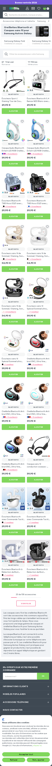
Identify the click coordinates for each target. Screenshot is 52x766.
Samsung (41, 21)
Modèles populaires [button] (14, 694)
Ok (43, 676)
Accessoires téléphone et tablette (19, 21)
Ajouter (13, 111)
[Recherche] (6, 15)
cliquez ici (37, 745)
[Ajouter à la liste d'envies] (22, 72)
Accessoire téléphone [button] (15, 702)
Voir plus (26, 603)
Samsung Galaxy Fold (14, 42)
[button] (13, 153)
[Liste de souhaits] (38, 8)
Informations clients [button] (15, 686)
